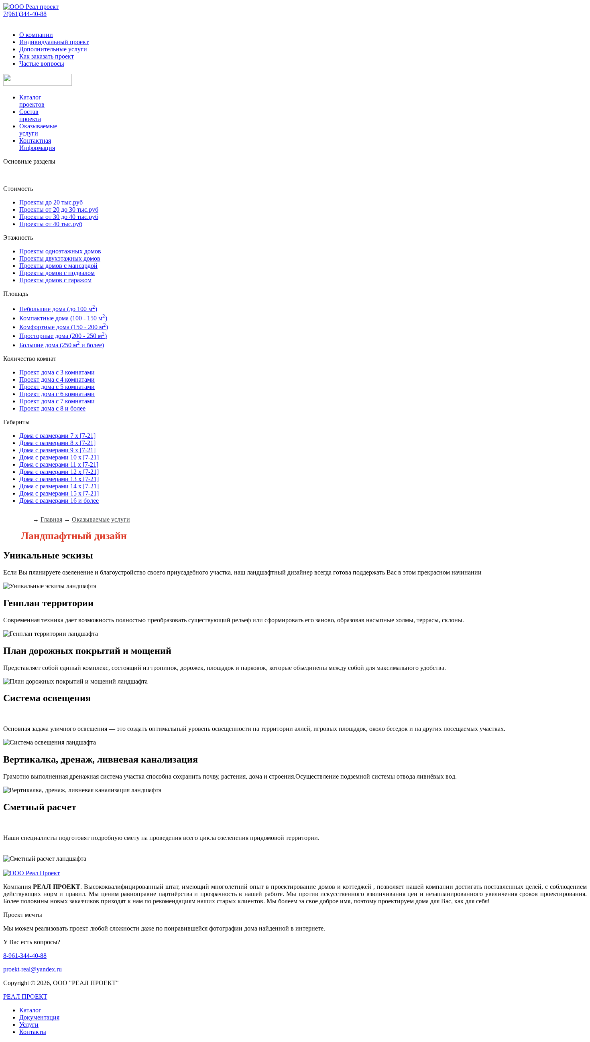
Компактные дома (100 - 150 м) (63, 318)
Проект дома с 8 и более (52, 408)
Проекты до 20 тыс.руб (51, 202)
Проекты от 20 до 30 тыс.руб (58, 209)
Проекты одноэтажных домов (60, 251)
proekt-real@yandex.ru (32, 969)
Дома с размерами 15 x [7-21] (59, 493)
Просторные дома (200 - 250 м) (63, 335)
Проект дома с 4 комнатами (57, 379)
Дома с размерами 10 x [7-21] (59, 457)
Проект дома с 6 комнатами (57, 393)
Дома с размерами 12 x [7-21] (59, 471)
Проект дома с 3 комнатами (57, 372)
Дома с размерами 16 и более (59, 500)
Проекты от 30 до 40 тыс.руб (58, 216)
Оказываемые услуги (101, 519)
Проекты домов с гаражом (55, 280)
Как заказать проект (46, 56)
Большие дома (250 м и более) (61, 345)
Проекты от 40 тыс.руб (50, 224)
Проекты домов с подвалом (57, 272)
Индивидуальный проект (54, 41)
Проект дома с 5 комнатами (57, 386)
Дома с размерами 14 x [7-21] (59, 486)
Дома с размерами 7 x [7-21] (57, 435)
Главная (51, 519)
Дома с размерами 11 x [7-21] (58, 464)
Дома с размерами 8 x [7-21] (57, 442)
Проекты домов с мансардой (58, 265)
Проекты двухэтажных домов (59, 258)
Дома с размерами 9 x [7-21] (57, 450)
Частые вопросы (41, 63)
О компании (36, 34)
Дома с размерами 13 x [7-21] (59, 478)
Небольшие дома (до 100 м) (58, 309)
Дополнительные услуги (53, 49)
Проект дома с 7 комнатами (57, 401)
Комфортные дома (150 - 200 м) (63, 327)
